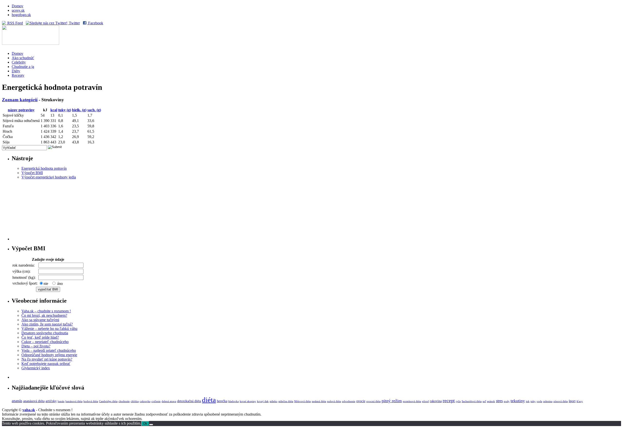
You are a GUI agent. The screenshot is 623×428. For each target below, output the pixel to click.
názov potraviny (21, 110)
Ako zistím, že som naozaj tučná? (47, 324)
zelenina (547, 401)
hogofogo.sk (21, 15)
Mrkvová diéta (302, 401)
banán (61, 401)
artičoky (51, 401)
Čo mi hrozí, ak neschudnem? (44, 315)
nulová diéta (334, 401)
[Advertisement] (316, 209)
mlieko (273, 401)
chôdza (135, 401)
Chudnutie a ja (23, 67)
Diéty (16, 71)
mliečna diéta (285, 401)
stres (499, 401)
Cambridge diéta (108, 401)
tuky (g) (64, 110)
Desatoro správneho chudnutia (44, 333)
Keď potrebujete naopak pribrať (45, 364)
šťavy (580, 401)
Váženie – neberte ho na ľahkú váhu (49, 328)
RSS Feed (14, 23)
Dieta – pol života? (35, 346)
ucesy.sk (18, 10)
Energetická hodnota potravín (44, 168)
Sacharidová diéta (472, 401)
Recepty (18, 75)
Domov (17, 6)
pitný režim (392, 400)
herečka (222, 401)
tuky (533, 401)
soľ (484, 401)
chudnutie (124, 401)
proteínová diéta (412, 401)
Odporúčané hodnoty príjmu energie (49, 355)
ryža (458, 401)
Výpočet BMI (32, 173)
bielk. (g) (79, 110)
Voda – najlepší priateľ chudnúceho (48, 350)
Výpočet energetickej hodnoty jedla (48, 177)
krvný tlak (263, 401)
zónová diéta (560, 401)
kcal (53, 110)
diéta (209, 400)
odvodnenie (348, 401)
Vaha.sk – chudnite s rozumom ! (46, 311)
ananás (17, 401)
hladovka (233, 401)
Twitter (74, 23)
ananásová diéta (34, 401)
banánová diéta (73, 401)
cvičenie (156, 401)
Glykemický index (35, 368)
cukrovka (145, 401)
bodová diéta (90, 401)
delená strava (169, 401)
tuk (528, 401)
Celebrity (19, 62)
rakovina (436, 401)
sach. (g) (94, 110)
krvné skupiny (248, 401)
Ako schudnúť (23, 58)
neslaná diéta (319, 401)
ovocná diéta (373, 401)
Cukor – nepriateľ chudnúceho (45, 342)
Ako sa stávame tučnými (40, 320)
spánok (491, 401)
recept (449, 400)
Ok (145, 423)
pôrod (425, 401)
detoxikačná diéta (189, 401)
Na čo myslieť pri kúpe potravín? (46, 359)
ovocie (360, 401)
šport (572, 401)
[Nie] (151, 424)
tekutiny (518, 400)
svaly (507, 401)
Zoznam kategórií (19, 99)
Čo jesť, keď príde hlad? (40, 337)
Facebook (95, 23)
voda (539, 401)
